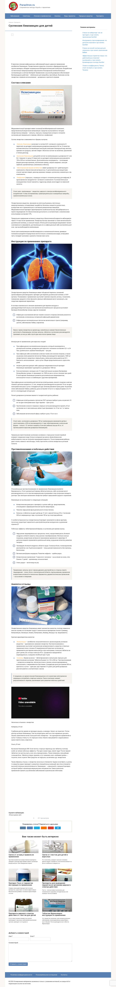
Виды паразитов (69, 16)
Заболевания (14, 16)
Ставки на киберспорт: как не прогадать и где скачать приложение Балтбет (92, 35)
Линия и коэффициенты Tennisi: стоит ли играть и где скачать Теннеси (93, 68)
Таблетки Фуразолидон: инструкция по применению (54, 914)
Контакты (64, 975)
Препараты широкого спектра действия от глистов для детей (22, 914)
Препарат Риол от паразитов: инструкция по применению (21, 884)
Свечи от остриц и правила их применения (21, 856)
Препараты (100, 16)
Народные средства (86, 16)
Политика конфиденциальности (21, 975)
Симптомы (26, 16)
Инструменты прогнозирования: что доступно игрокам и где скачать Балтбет (94, 43)
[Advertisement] (41, 49)
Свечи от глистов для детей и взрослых (55, 856)
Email (32, 936)
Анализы (58, 16)
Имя (11, 936)
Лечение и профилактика (42, 16)
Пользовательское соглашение (46, 975)
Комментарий (13, 943)
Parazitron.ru (27, 4)
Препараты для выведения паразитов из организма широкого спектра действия (56, 885)
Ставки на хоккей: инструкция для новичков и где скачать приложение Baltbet (94, 50)
